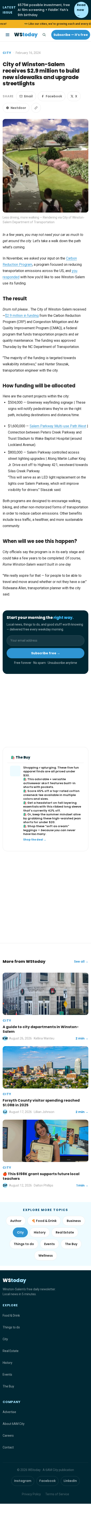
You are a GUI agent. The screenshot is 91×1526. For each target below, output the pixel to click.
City (7, 53)
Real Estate (65, 1232)
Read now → (81, 10)
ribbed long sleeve (67, 806)
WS (26, 34)
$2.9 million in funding (22, 315)
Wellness (45, 1255)
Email (28, 96)
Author (15, 1221)
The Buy (71, 1244)
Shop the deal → (34, 839)
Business (74, 1221)
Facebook (54, 96)
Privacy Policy (31, 1494)
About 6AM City (14, 1424)
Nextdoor (18, 108)
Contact (8, 1447)
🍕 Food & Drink (44, 1221)
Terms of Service (57, 1494)
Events (49, 1244)
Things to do (24, 1244)
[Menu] (7, 35)
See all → (81, 961)
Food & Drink (11, 1315)
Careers (8, 1435)
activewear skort (36, 783)
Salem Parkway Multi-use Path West (58, 426)
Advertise (9, 1412)
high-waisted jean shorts (52, 820)
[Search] (44, 35)
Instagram (22, 1481)
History (40, 1232)
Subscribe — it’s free (70, 35)
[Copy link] (36, 108)
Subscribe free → (45, 653)
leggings (30, 830)
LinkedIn (70, 1481)
